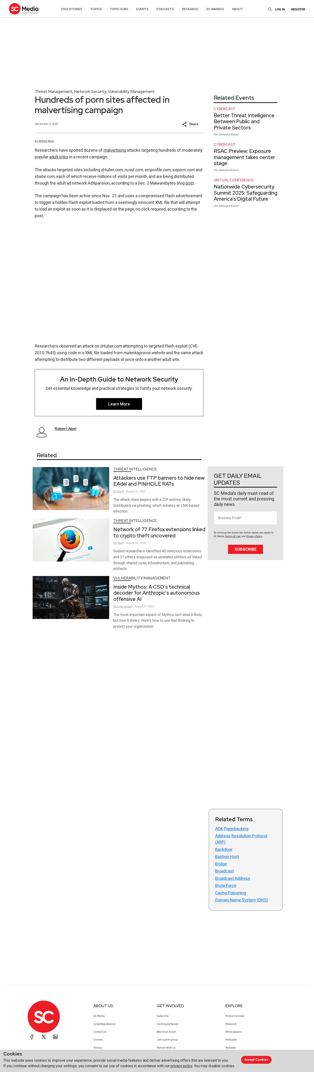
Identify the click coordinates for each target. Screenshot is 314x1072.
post (190, 183)
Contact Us (100, 1031)
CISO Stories (71, 9)
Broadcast (224, 871)
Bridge (221, 863)
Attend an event (166, 1031)
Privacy (98, 1047)
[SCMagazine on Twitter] (43, 1037)
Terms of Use (233, 536)
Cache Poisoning (230, 892)
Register (298, 9)
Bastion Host (227, 856)
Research (231, 1024)
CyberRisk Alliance (104, 1024)
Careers (98, 1039)
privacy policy (181, 1066)
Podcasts (231, 1047)
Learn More (119, 404)
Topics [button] (96, 9)
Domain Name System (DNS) (241, 900)
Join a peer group (167, 1039)
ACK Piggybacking (231, 828)
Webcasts (231, 1039)
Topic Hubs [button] (119, 9)
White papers (233, 1031)
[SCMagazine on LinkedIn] (55, 1037)
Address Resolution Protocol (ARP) (241, 838)
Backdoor (223, 849)
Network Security (90, 91)
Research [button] (190, 9)
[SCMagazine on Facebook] (32, 1037)
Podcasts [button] (165, 9)
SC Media (99, 1016)
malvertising (114, 150)
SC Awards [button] (215, 9)
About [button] (237, 9)
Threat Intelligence (135, 469)
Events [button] (142, 9)
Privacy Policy (254, 536)
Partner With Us (166, 1047)
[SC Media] (23, 9)
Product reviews (235, 1016)
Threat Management (53, 91)
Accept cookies (256, 1059)
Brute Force (225, 885)
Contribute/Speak (167, 1024)
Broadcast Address (232, 878)
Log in (280, 9)
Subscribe (245, 549)
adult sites (58, 156)
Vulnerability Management (131, 91)
